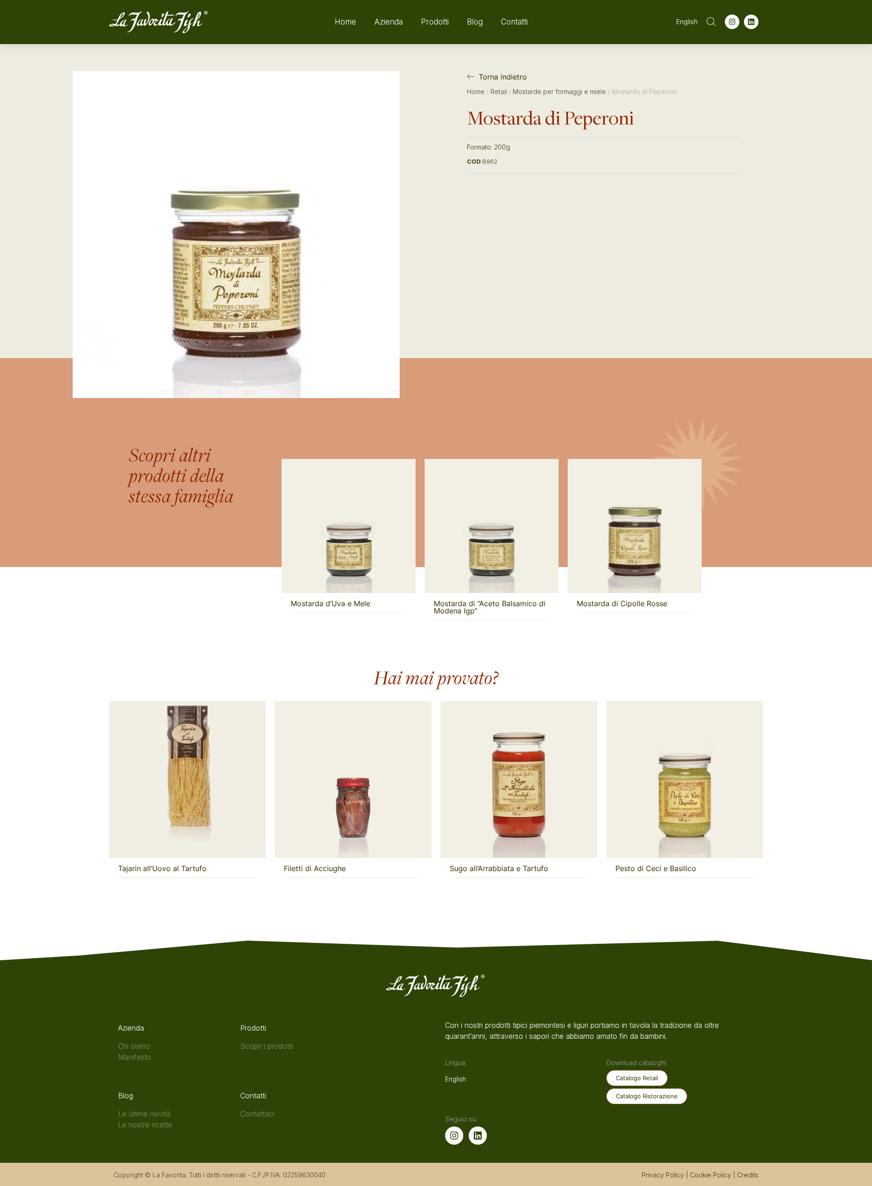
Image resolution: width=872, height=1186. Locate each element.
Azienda (388, 21)
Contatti (514, 21)
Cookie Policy (710, 1175)
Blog (475, 21)
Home (345, 21)
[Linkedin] (751, 22)
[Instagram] (732, 22)
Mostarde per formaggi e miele (559, 91)
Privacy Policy (663, 1175)
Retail (498, 91)
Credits (747, 1175)
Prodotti (435, 21)
